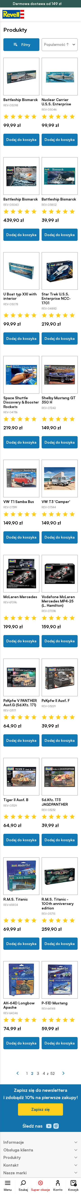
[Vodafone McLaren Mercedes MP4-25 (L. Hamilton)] (59, 573)
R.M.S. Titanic (15, 899)
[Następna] (63, 1073)
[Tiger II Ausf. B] (21, 776)
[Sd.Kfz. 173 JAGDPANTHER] (59, 776)
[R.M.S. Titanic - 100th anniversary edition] (59, 876)
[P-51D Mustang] (59, 980)
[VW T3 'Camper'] (59, 478)
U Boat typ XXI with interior (20, 296)
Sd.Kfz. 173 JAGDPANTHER (55, 802)
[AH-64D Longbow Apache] (21, 980)
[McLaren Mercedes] (21, 573)
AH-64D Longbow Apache (19, 1005)
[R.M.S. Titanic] (21, 876)
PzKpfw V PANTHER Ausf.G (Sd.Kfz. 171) (20, 703)
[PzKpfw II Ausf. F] (59, 677)
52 (52, 1073)
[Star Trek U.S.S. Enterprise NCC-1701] (59, 271)
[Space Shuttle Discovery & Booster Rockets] (21, 374)
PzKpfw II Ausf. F (56, 701)
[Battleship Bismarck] (21, 76)
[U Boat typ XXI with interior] (21, 271)
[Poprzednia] (18, 1073)
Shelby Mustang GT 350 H (59, 400)
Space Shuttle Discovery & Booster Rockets (21, 402)
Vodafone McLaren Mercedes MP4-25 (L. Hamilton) (58, 601)
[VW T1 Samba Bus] (21, 478)
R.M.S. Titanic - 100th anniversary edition (58, 903)
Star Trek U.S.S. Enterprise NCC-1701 (56, 298)
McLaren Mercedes (20, 597)
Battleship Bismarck (20, 100)
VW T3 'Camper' (56, 502)
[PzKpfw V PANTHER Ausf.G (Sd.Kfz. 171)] (21, 677)
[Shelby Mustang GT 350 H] (59, 374)
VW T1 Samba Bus (18, 502)
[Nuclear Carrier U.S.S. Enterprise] (59, 76)
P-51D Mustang (55, 1003)
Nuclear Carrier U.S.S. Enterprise (56, 102)
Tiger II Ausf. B (15, 800)
